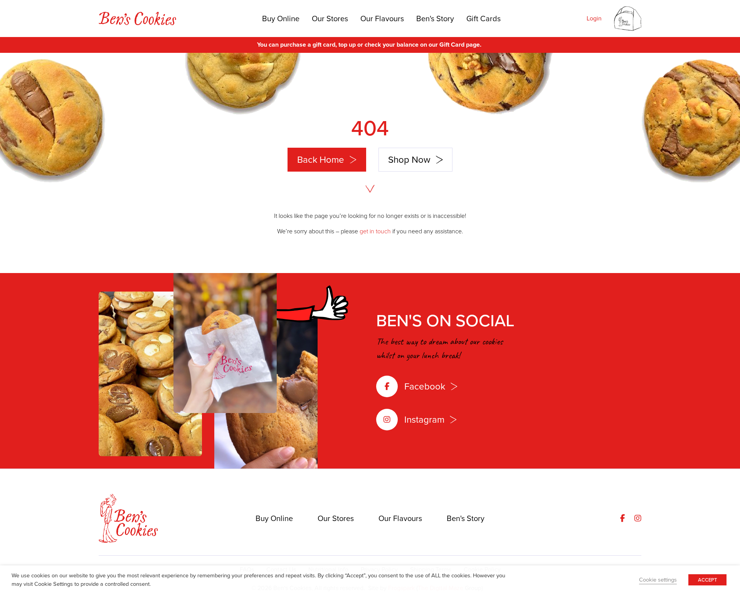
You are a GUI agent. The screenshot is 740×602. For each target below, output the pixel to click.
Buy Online (280, 18)
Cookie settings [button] (658, 579)
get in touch (375, 231)
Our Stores (330, 18)
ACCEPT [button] (707, 579)
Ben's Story (435, 18)
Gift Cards (483, 18)
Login (594, 18)
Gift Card (451, 44)
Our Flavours (382, 18)
